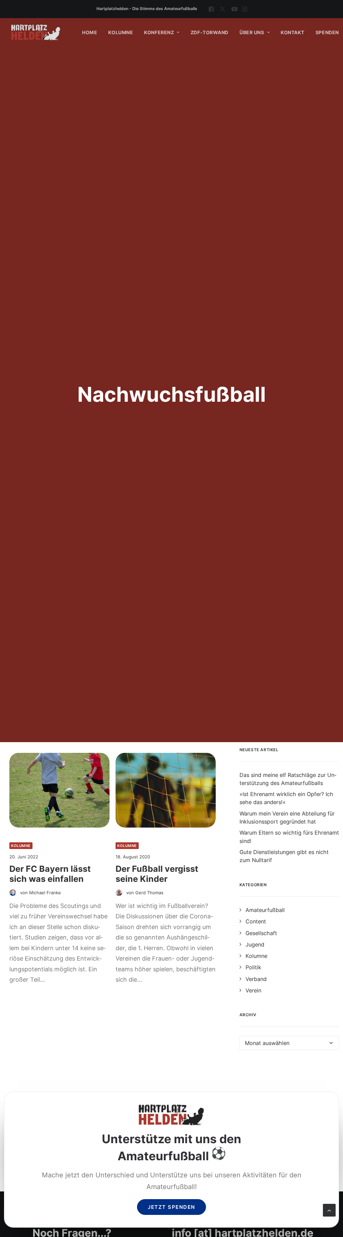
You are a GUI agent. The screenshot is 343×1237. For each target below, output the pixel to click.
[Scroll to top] (329, 1209)
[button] (211, 9)
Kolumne (120, 32)
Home (89, 32)
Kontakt (292, 32)
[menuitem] (211, 9)
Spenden (327, 32)
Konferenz (159, 32)
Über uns (251, 32)
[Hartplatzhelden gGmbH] (36, 32)
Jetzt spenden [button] (171, 1207)
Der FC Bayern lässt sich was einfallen (50, 874)
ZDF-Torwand (209, 32)
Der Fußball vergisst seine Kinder (157, 874)
